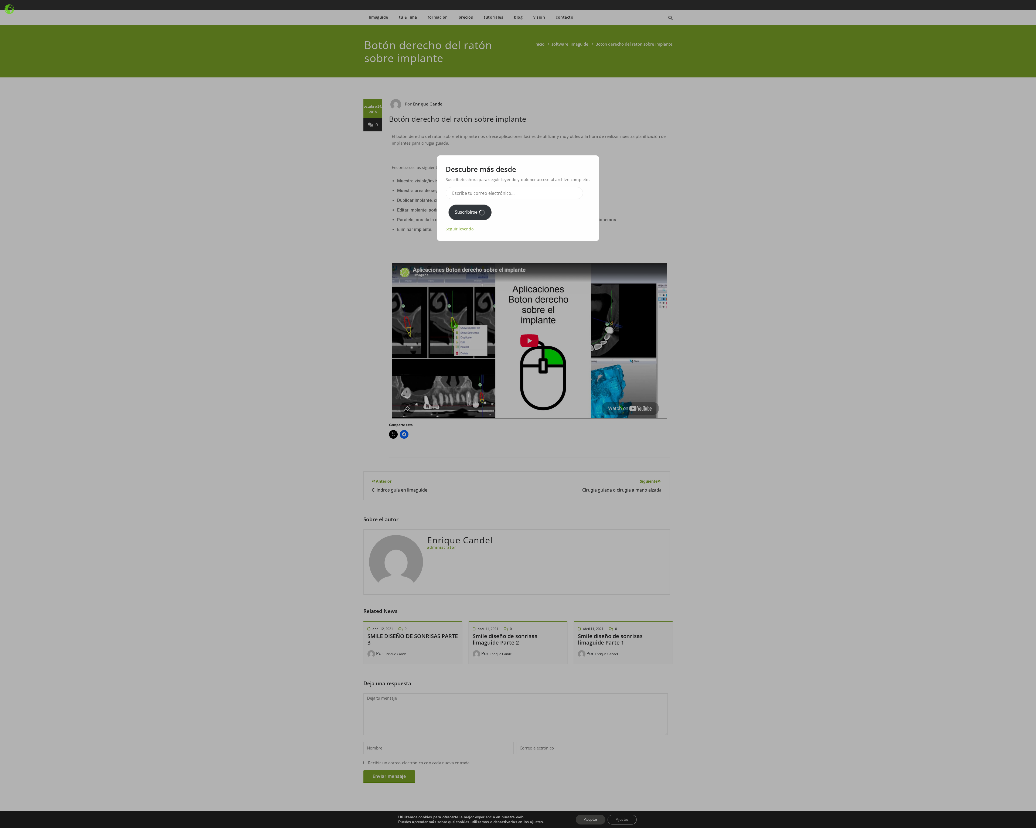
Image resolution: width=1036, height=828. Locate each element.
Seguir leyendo (459, 228)
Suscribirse (467, 212)
